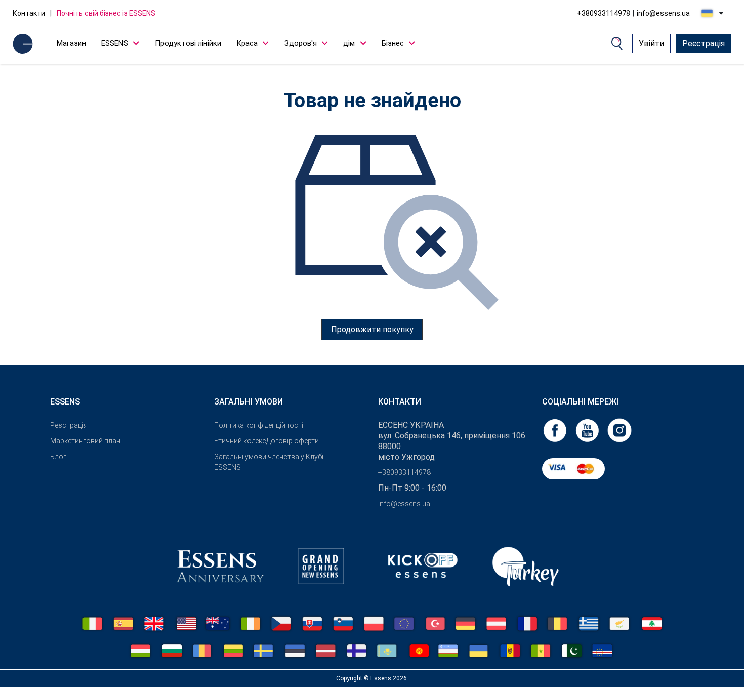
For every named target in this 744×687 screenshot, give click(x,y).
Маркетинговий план (85, 441)
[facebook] (555, 429)
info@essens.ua (663, 13)
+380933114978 (603, 13)
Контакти (29, 13)
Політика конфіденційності (258, 425)
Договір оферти (292, 441)
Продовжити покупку (372, 329)
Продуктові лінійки (188, 43)
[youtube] (588, 429)
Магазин (71, 43)
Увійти (651, 43)
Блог (58, 457)
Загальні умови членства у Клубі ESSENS (268, 462)
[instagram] (619, 429)
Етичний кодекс (240, 441)
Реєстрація (703, 43)
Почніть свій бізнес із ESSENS (106, 13)
